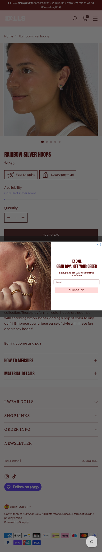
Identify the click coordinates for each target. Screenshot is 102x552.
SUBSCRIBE (76, 290)
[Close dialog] (99, 244)
